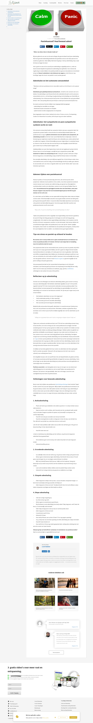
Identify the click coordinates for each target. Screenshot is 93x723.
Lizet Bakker (56, 36)
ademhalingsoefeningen (62, 384)
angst (36, 339)
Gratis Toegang (14, 693)
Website (44, 551)
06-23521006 (13, 708)
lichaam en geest (58, 258)
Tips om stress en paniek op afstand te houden (13, 20)
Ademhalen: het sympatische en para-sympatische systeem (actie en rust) (14, 15)
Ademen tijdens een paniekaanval (14, 18)
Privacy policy (45, 717)
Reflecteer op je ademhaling (13, 22)
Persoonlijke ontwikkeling (60, 38)
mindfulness (70, 268)
